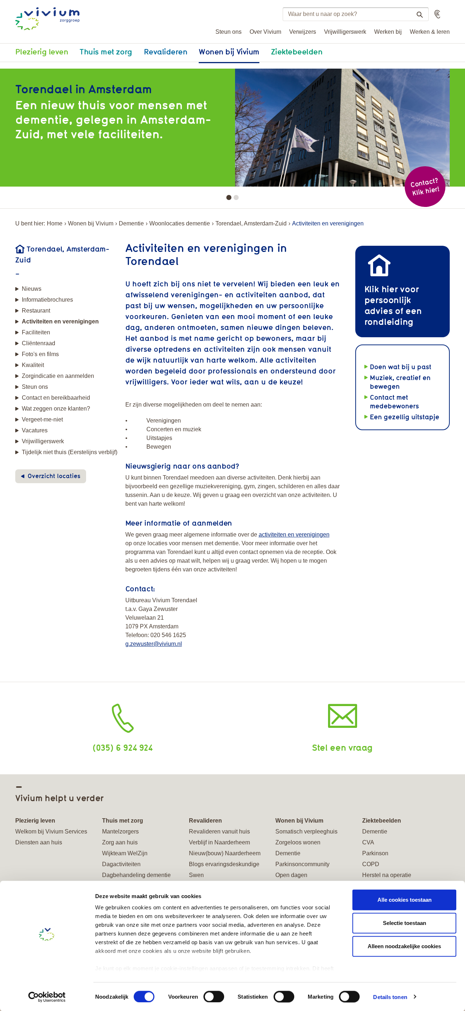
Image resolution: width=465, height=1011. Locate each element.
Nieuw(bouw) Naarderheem (224, 853)
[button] (437, 14)
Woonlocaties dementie (179, 223)
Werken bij (388, 32)
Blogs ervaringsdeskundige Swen (224, 869)
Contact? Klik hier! (424, 187)
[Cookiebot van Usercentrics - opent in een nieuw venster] (47, 996)
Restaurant (36, 310)
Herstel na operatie (386, 875)
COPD (370, 864)
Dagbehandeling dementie (136, 875)
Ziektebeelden (297, 51)
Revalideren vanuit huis (219, 831)
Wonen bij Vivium (229, 51)
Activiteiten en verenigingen (60, 321)
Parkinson (375, 853)
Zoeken (419, 14)
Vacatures (35, 430)
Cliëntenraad (38, 343)
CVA (368, 842)
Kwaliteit (33, 365)
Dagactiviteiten (121, 864)
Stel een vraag (342, 747)
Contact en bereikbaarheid (56, 398)
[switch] (213, 996)
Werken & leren (430, 32)
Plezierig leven (41, 51)
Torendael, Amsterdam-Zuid (251, 223)
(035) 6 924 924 (123, 747)
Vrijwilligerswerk (345, 32)
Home (54, 223)
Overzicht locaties (54, 476)
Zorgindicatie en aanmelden (58, 376)
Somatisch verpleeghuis (306, 831)
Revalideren (165, 51)
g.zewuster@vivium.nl (153, 644)
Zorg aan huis (120, 842)
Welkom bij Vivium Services (51, 831)
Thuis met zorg (106, 51)
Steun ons (228, 32)
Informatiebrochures (47, 300)
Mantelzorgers (120, 831)
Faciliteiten (36, 332)
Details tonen (390, 997)
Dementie (131, 223)
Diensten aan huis (38, 842)
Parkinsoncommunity (302, 864)
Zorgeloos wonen (297, 842)
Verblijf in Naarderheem (219, 842)
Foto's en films (40, 354)
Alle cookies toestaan (404, 900)
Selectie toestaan (404, 923)
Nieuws (31, 289)
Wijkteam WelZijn (124, 853)
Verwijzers (302, 32)
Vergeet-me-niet (42, 419)
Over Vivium (265, 32)
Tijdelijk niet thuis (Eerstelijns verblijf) (69, 452)
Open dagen (291, 875)
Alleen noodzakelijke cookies (404, 946)
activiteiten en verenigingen (294, 534)
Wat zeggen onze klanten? (56, 408)
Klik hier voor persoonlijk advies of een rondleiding (393, 305)
